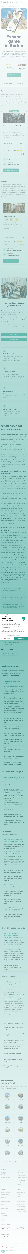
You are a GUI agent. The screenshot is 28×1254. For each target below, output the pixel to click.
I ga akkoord (21, 638)
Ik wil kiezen (7, 638)
